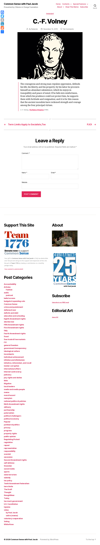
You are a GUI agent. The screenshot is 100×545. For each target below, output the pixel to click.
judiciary (7, 375)
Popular (7, 422)
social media (9, 469)
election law (9, 322)
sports (6, 472)
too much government (13, 501)
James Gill (55, 317)
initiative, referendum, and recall (17, 363)
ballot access (9, 298)
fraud (6, 336)
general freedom (11, 345)
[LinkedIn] (2, 24)
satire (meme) (12, 516)
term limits (8, 486)
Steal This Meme (72, 7)
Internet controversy (12, 372)
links (6, 381)
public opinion (10, 436)
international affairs (12, 369)
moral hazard (9, 395)
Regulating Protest (12, 439)
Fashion (9, 290)
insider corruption (11, 366)
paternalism (9, 413)
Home (58, 4)
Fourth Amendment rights (15, 333)
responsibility (9, 451)
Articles (7, 287)
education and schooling (14, 316)
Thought (50, 14)
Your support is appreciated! (13, 269)
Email (53, 173)
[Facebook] (2, 12)
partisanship (9, 410)
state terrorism (10, 475)
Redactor (34, 29)
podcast (9, 295)
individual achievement (14, 357)
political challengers (12, 416)
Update (7, 507)
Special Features (79, 4)
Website (24, 182)
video (6, 510)
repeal (6, 445)
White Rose (8, 524)
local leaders (9, 386)
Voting (6, 521)
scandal (7, 454)
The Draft (8, 489)
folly (6, 331)
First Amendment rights (14, 328)
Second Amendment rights (15, 460)
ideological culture (12, 351)
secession (8, 457)
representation (10, 448)
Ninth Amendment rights (14, 404)
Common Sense (10, 304)
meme (6, 392)
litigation (7, 383)
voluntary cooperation (13, 518)
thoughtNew (9, 495)
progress (8, 431)
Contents (66, 4)
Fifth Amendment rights (14, 325)
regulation (8, 442)
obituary (7, 407)
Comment (26, 153)
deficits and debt (11, 313)
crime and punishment (13, 307)
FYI (5, 342)
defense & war (10, 310)
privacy (7, 428)
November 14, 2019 (50, 29)
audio (6, 293)
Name (24, 173)
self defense (9, 463)
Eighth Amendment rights (15, 319)
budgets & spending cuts (14, 301)
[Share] (2, 32)
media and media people (14, 389)
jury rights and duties (13, 378)
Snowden (8, 466)
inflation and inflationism (14, 360)
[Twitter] (2, 16)
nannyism (8, 398)
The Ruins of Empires (36, 110)
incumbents (9, 354)
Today (6, 498)
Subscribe (84, 7)
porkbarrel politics (12, 425)
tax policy (8, 481)
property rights (10, 433)
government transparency (15, 348)
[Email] (2, 20)
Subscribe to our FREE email (60, 302)
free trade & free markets (14, 339)
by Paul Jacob (12, 513)
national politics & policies (15, 401)
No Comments (68, 29)
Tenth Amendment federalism (16, 483)
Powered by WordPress (49, 539)
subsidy (7, 478)
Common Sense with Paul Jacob (21, 4)
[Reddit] (2, 28)
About (59, 7)
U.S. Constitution (11, 504)
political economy (11, 419)
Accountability (10, 284)
